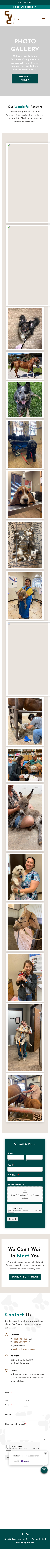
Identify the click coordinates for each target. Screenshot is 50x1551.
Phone (8, 1415)
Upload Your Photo (16, 1185)
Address (14, 1356)
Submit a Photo (25, 78)
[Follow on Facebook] (23, 1534)
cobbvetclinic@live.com (24, 1349)
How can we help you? (15, 1424)
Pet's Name (13, 1175)
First (8, 1161)
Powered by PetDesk (25, 1543)
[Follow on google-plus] (27, 1534)
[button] (44, 1469)
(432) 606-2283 (20, 1342)
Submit (12, 1219)
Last (27, 1161)
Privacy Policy (38, 1539)
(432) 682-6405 (20, 1339)
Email (10, 1165)
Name (10, 1153)
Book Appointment (25, 7)
